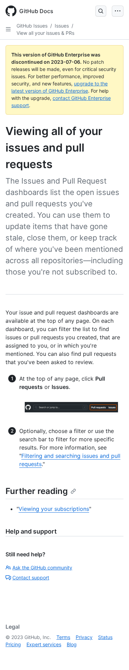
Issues (62, 26)
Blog (72, 644)
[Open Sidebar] (8, 29)
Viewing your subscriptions (54, 508)
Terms (63, 637)
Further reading (37, 491)
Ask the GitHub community (42, 567)
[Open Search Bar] (100, 11)
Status (105, 637)
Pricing (13, 644)
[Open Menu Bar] (117, 11)
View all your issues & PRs (45, 33)
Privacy (84, 637)
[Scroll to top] (114, 655)
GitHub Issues (32, 26)
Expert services (43, 644)
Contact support (30, 577)
